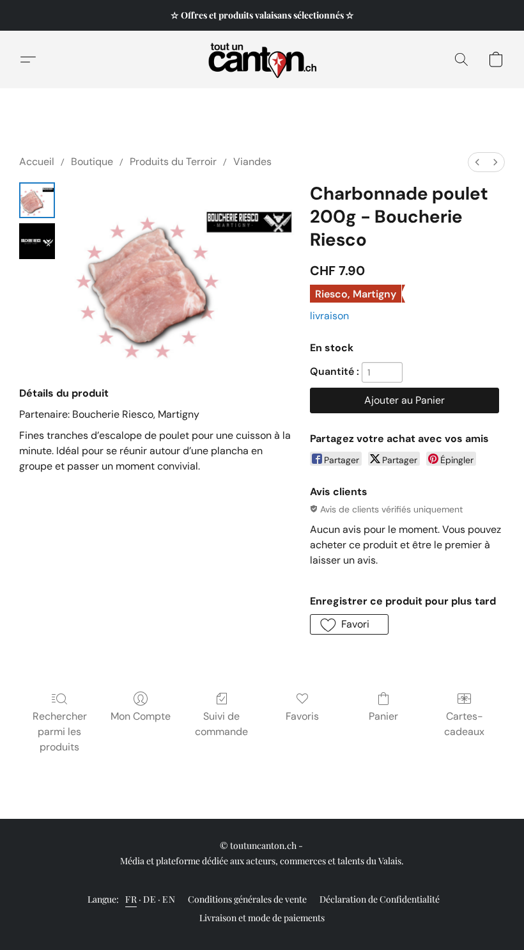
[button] (262, 59)
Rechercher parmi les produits (60, 731)
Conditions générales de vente (247, 899)
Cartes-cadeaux (464, 723)
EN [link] (168, 899)
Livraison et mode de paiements (262, 918)
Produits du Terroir (173, 161)
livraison (329, 315)
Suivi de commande (221, 723)
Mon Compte (141, 716)
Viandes (252, 161)
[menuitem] (477, 162)
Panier (383, 716)
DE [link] (149, 899)
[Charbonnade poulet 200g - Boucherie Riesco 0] (37, 200)
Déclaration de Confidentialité (380, 899)
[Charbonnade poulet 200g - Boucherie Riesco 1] (37, 241)
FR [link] (131, 899)
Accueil (36, 161)
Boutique (92, 161)
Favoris (302, 716)
